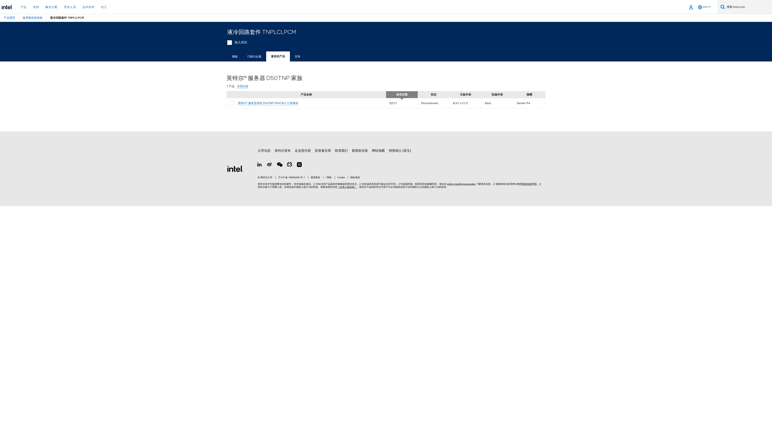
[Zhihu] (299, 165)
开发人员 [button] (70, 7)
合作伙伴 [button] (88, 7)
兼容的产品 (278, 56)
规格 (235, 56)
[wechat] (279, 165)
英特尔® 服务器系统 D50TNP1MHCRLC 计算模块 (268, 103)
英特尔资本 (283, 151)
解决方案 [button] (51, 7)
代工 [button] (104, 7)
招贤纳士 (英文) (400, 151)
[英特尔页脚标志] (235, 169)
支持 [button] (36, 7)
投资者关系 (323, 151)
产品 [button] (24, 7)
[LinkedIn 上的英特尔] (259, 165)
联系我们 (341, 151)
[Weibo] (269, 165)
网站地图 (378, 151)
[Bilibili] (289, 165)
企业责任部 (303, 151)
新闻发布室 (360, 151)
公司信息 (264, 151)
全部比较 (242, 86)
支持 (297, 56)
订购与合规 (254, 56)
